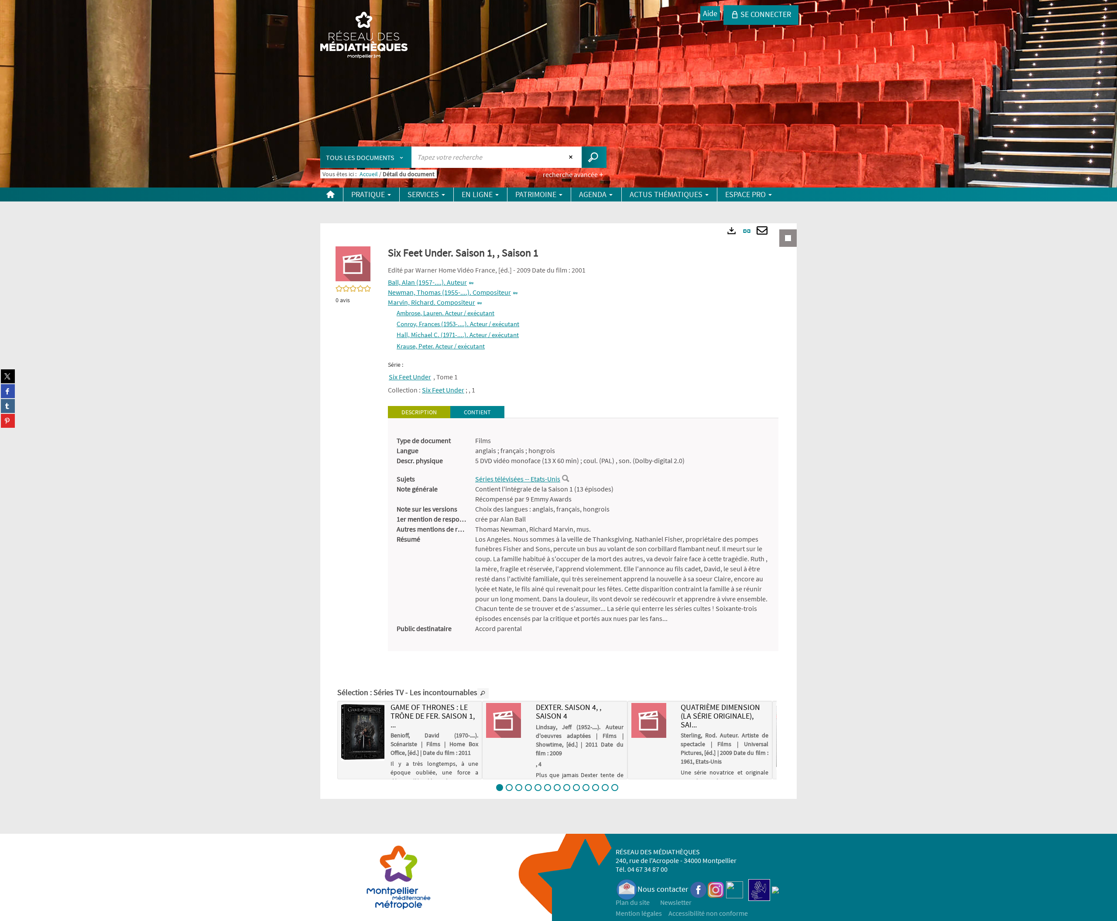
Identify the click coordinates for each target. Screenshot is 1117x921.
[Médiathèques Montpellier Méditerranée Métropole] (364, 36)
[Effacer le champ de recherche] (572, 157)
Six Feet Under (410, 376)
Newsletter (676, 902)
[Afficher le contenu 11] (595, 787)
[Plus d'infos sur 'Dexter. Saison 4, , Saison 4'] (507, 720)
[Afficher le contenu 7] (557, 787)
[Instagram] (715, 889)
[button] (353, 263)
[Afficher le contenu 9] (576, 787)
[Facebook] (698, 889)
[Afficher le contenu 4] (528, 787)
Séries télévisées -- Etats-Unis (517, 478)
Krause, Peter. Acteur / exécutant (441, 346)
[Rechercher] (565, 478)
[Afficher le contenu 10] (585, 787)
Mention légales (639, 913)
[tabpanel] (583, 535)
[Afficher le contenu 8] (566, 787)
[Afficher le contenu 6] (547, 787)
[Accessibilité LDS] (759, 889)
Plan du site (633, 902)
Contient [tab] (477, 412)
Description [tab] (419, 412)
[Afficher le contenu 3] (518, 787)
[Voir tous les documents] (483, 693)
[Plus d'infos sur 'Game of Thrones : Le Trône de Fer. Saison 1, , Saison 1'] (362, 732)
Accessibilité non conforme (708, 913)
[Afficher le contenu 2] (509, 787)
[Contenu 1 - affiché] (499, 787)
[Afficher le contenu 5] (538, 787)
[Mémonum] (775, 889)
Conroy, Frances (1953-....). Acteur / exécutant (458, 324)
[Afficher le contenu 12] (605, 787)
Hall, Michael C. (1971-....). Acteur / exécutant (458, 335)
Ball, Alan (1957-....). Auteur (427, 282)
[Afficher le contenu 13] (614, 787)
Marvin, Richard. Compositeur (431, 302)
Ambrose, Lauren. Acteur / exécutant (445, 313)
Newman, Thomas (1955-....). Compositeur (449, 292)
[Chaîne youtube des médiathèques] (734, 889)
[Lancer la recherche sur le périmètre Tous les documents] (594, 157)
